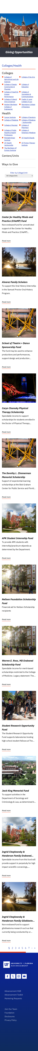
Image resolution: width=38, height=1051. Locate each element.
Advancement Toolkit (14, 994)
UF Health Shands (28, 138)
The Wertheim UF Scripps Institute (10, 149)
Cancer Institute (10, 117)
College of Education (25, 86)
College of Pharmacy (25, 126)
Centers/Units (10, 155)
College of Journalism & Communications (27, 94)
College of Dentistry (29, 117)
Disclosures (10, 1016)
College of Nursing (10, 125)
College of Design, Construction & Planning (10, 87)
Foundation (9, 1012)
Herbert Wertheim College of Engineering (10, 107)
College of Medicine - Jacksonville (28, 121)
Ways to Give (10, 164)
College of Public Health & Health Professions (10, 132)
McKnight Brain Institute (9, 139)
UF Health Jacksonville (8, 144)
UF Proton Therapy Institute (28, 144)
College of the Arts (28, 77)
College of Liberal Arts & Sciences (10, 100)
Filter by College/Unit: (19, 173)
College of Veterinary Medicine (28, 131)
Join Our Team (11, 1009)
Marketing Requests (13, 998)
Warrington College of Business (28, 106)
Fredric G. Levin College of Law (27, 100)
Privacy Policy (11, 1020)
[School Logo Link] (18, 964)
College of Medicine (11, 120)
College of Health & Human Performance (11, 94)
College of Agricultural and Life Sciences (11, 79)
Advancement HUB (13, 991)
